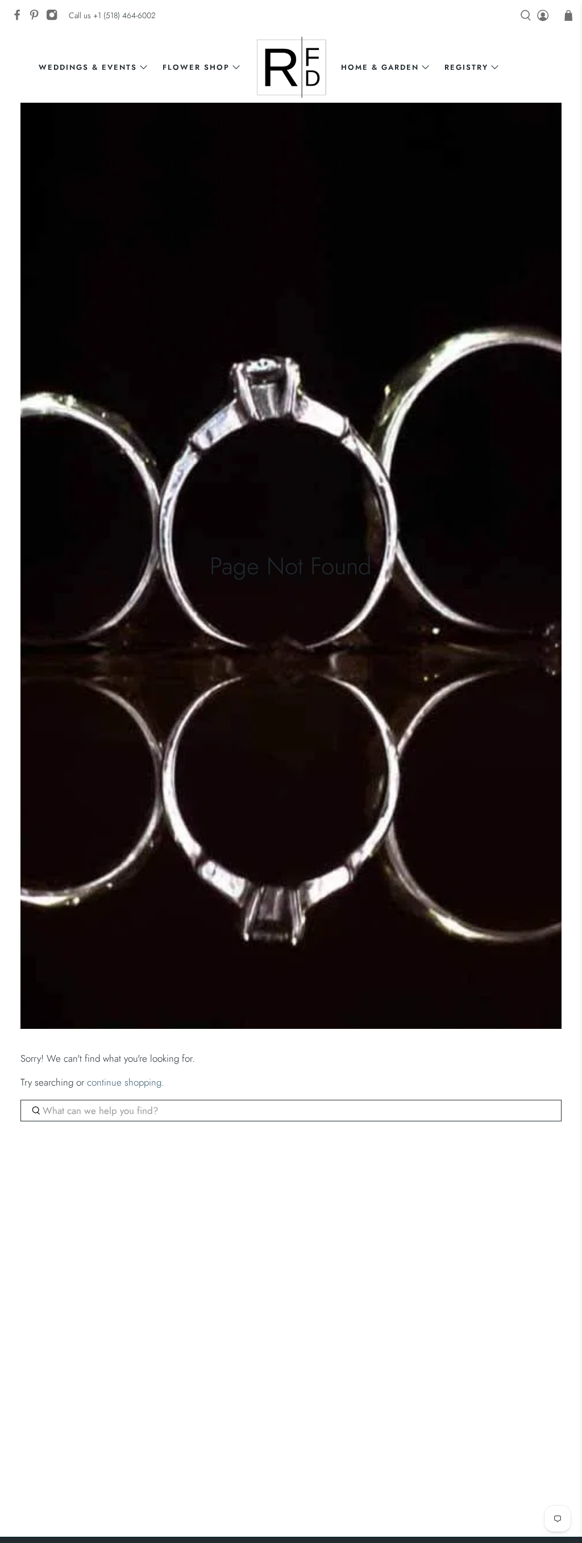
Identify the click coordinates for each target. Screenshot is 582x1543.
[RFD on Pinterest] (36, 18)
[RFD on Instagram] (54, 18)
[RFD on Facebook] (19, 18)
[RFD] (291, 67)
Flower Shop (196, 67)
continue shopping (124, 1082)
